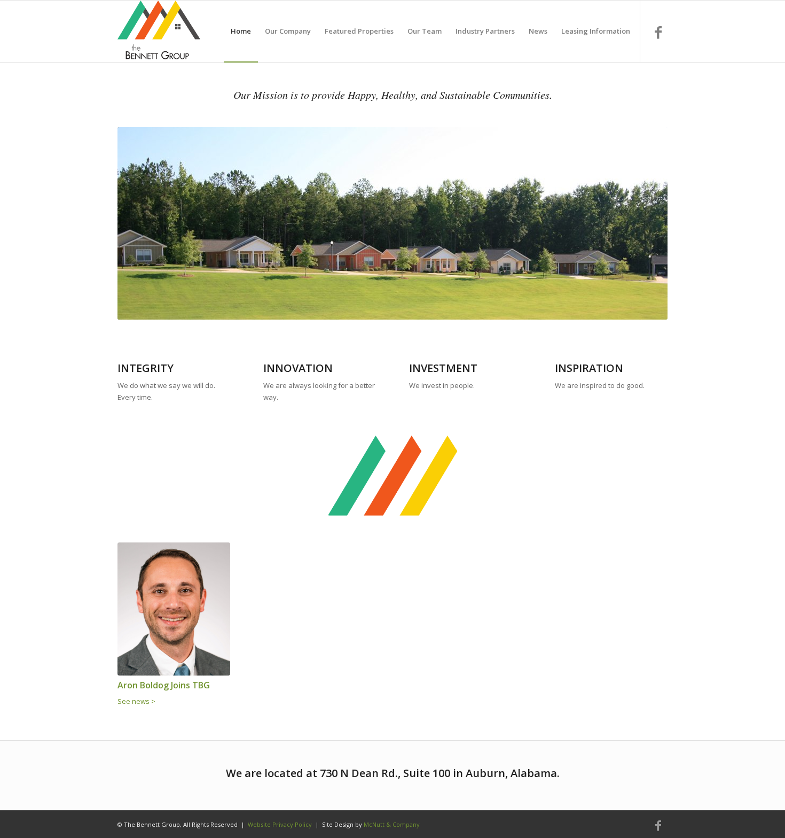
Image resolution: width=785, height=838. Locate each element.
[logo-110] (158, 31)
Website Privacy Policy (280, 824)
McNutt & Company (392, 824)
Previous (141, 223)
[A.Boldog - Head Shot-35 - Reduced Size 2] (173, 609)
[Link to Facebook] (658, 32)
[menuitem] (241, 31)
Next (643, 223)
